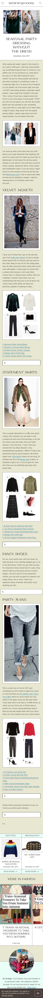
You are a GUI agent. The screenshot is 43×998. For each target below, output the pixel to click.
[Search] (40, 3)
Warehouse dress (13, 174)
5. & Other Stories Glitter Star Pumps (17, 356)
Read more (31, 987)
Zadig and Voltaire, (18, 258)
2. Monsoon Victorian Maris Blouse (16, 347)
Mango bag (24, 459)
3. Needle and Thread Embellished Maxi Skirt (20, 532)
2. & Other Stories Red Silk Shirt (15, 775)
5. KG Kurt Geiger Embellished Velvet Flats (19, 538)
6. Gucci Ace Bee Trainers (13, 789)
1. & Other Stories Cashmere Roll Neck (18, 526)
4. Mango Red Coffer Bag (13, 535)
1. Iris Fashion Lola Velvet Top (14, 772)
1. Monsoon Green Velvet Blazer (15, 344)
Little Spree (16, 456)
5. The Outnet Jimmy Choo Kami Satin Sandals (21, 786)
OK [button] (38, 993)
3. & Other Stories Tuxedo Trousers (16, 350)
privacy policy (7, 995)
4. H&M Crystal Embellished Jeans (16, 784)
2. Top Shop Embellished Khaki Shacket (18, 529)
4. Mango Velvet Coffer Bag (13, 353)
